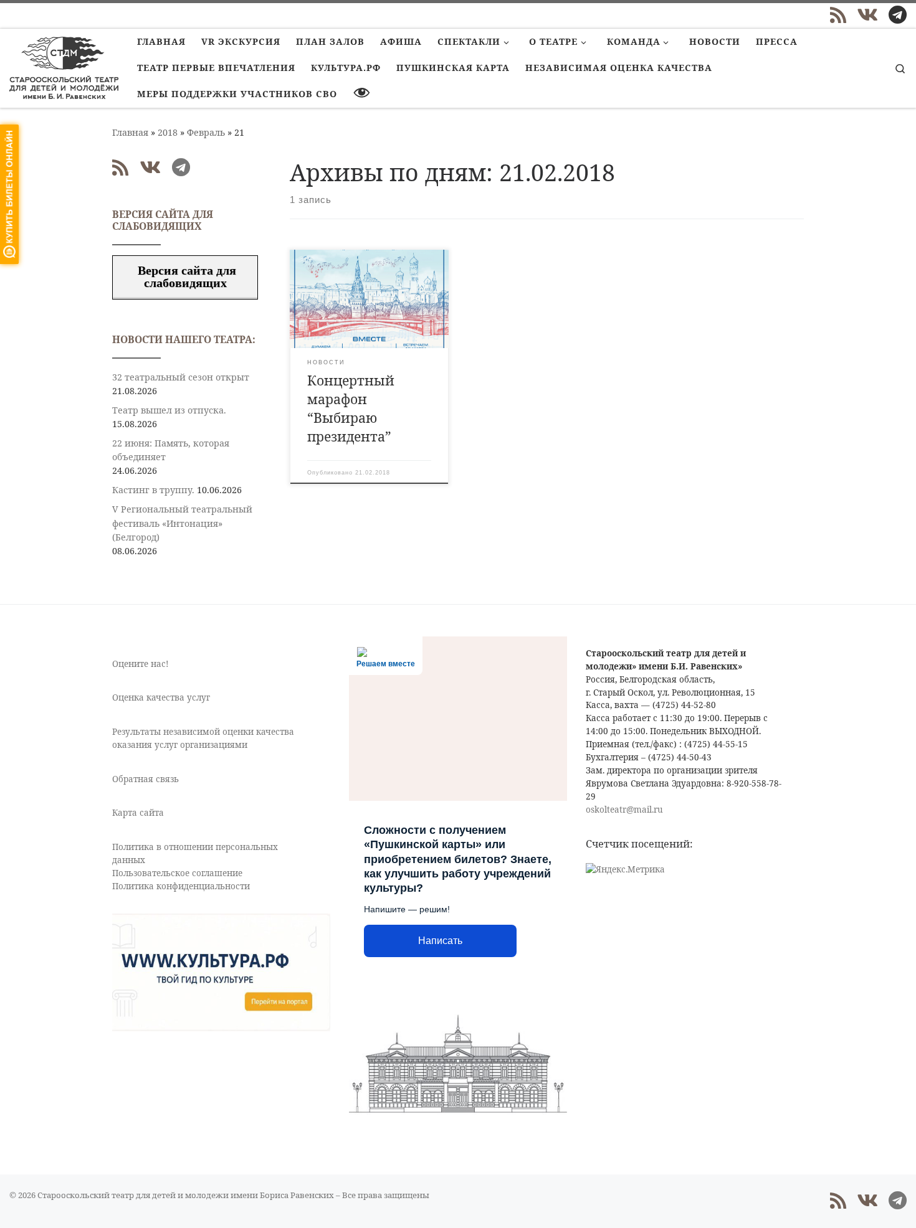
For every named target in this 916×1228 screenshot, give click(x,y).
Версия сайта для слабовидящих (185, 276)
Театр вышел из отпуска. (169, 410)
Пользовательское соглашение (177, 873)
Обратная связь (145, 779)
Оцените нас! (140, 663)
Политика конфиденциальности (181, 886)
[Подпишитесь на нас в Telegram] (898, 15)
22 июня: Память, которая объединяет (170, 450)
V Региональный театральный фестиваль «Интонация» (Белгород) (182, 522)
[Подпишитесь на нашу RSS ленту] (838, 15)
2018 (168, 132)
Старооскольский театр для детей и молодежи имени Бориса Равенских (185, 1195)
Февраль (206, 132)
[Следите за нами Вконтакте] (867, 15)
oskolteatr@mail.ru (624, 809)
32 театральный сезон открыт (180, 377)
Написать (440, 940)
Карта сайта (138, 812)
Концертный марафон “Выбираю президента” (350, 408)
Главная (130, 132)
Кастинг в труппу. (153, 490)
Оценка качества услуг (161, 697)
